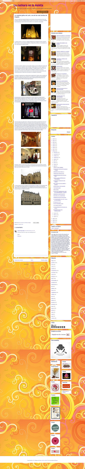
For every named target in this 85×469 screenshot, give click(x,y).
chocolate (53, 272)
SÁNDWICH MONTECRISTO (59, 194)
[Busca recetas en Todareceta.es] (66, 392)
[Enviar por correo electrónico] (33, 222)
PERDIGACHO (59, 66)
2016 (54, 150)
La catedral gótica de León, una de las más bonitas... (60, 200)
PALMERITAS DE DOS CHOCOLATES (58, 210)
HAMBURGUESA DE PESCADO (60, 197)
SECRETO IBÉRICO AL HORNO (63, 51)
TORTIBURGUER (57, 188)
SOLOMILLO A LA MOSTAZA (59, 195)
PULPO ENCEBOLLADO (58, 203)
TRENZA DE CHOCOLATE (59, 173)
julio (55, 160)
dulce (52, 278)
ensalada (53, 282)
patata (52, 300)
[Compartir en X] (36, 222)
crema (52, 274)
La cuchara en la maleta (28, 5)
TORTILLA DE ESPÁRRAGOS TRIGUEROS (59, 179)
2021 (54, 142)
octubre (55, 155)
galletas (52, 288)
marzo (55, 213)
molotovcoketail (44, 460)
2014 (54, 220)
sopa (52, 314)
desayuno (53, 276)
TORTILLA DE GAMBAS (58, 167)
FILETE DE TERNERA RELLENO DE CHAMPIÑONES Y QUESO (60, 192)
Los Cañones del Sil (57, 205)
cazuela (52, 268)
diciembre (56, 152)
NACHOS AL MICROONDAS (62, 81)
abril (55, 165)
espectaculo (53, 284)
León (22, 224)
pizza (52, 306)
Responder (19, 236)
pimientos (53, 304)
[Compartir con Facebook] (37, 222)
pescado (53, 302)
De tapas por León (57, 202)
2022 (54, 140)
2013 (54, 222)
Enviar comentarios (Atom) (33, 264)
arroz (52, 264)
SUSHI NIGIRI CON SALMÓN (59, 186)
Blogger (56, 460)
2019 (54, 145)
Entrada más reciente (19, 260)
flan (52, 286)
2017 (54, 149)
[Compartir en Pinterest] (38, 222)
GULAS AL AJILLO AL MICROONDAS (61, 96)
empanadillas (54, 280)
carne (52, 266)
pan (52, 296)
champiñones (54, 270)
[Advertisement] (60, 22)
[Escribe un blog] (34, 222)
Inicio (32, 260)
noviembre (56, 154)
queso (52, 308)
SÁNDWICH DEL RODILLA (59, 171)
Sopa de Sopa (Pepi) (21, 230)
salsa (52, 312)
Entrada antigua (44, 260)
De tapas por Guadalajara (62, 73)
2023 (54, 138)
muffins (52, 294)
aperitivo (53, 262)
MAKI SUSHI (56, 189)
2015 (54, 218)
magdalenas (53, 292)
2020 (54, 144)
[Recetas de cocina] (66, 387)
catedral (19, 224)
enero (55, 216)
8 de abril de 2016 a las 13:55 (30, 230)
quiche (52, 310)
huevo (52, 290)
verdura (52, 318)
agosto (55, 159)
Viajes (52, 260)
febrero (55, 214)
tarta (52, 316)
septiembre (56, 157)
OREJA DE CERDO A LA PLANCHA (63, 35)
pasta (52, 298)
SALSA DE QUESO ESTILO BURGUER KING (62, 89)
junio (55, 162)
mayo (55, 164)
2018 (54, 147)
